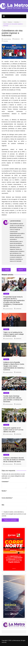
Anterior (7, 269)
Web (3, 504)
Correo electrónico (7, 498)
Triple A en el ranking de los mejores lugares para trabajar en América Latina (13, 334)
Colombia (5, 41)
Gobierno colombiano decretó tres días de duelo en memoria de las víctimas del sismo (13, 459)
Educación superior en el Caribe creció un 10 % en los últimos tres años (13, 429)
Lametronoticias (7, 39)
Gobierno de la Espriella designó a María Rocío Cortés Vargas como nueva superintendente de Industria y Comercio (13, 366)
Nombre (4, 490)
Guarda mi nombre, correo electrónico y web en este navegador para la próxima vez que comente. (14, 513)
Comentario (5, 481)
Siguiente (20, 269)
